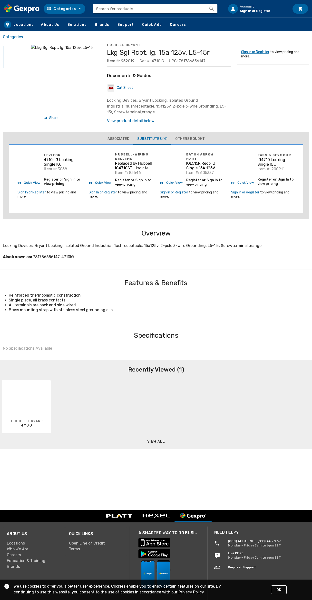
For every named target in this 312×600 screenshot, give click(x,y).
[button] (64, 9)
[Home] (22, 9)
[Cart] (300, 9)
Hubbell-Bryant (124, 45)
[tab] (118, 139)
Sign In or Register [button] (32, 192)
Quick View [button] (31, 182)
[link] (34, 543)
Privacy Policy (191, 592)
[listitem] (257, 9)
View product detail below (131, 120)
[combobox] (155, 8)
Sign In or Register (255, 52)
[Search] (211, 9)
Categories (13, 37)
